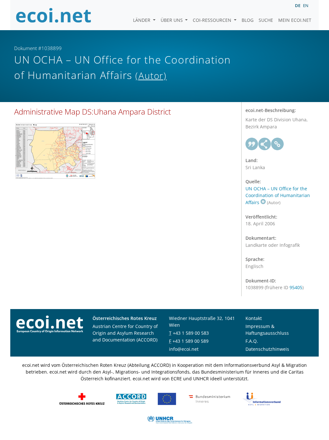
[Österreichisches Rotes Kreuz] (82, 398)
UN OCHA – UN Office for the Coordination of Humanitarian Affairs (277, 195)
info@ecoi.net (184, 349)
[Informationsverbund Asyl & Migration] (261, 398)
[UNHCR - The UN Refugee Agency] (169, 419)
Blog (247, 20)
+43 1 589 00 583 (191, 333)
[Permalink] (277, 144)
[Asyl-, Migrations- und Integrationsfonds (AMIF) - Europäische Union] (166, 398)
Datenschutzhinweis (267, 349)
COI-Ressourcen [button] (213, 20)
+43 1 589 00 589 (191, 341)
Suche (266, 20)
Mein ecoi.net (294, 20)
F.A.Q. (251, 341)
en (305, 5)
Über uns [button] (172, 20)
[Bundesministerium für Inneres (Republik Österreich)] (209, 398)
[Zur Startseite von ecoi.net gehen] (53, 15)
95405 (295, 287)
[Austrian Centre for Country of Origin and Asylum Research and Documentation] (131, 398)
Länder (142, 20)
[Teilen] (264, 144)
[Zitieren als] (251, 144)
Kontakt (253, 318)
